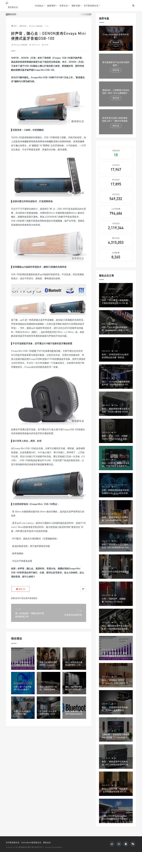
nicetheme (58, 847)
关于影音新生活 (91, 5)
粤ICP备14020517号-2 (36, 847)
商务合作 (47, 842)
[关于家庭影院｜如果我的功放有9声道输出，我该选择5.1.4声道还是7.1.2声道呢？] (29, 598)
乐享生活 (63, 5)
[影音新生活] (18, 5)
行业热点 (39, 5)
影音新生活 (23, 847)
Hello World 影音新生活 (31, 842)
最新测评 (51, 5)
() (21, 589)
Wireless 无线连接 (20, 45)
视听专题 (76, 5)
